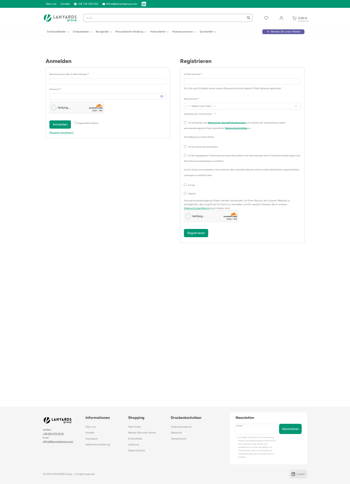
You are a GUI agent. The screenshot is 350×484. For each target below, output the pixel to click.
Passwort (55, 90)
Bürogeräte (102, 31)
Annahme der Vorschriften (199, 114)
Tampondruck (178, 438)
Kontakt (65, 3)
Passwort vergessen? (61, 132)
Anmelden (60, 124)
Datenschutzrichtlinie (236, 128)
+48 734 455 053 (87, 3)
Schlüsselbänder (56, 31)
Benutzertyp (191, 98)
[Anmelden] (281, 18)
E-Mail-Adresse (193, 75)
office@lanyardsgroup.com (121, 3)
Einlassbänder (81, 31)
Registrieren (196, 233)
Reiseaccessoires (182, 31)
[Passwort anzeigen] (162, 97)
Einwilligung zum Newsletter (199, 137)
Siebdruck (176, 432)
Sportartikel (206, 31)
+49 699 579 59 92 (53, 433)
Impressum (91, 438)
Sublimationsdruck (181, 426)
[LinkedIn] (144, 3)
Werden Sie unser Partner (142, 432)
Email (240, 426)
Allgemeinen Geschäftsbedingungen (227, 122)
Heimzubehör (158, 31)
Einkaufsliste (135, 438)
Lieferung (133, 444)
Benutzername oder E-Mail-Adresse (69, 75)
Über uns (51, 3)
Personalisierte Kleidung (129, 31)
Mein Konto (134, 426)
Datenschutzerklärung (196, 208)
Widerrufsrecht (136, 450)
